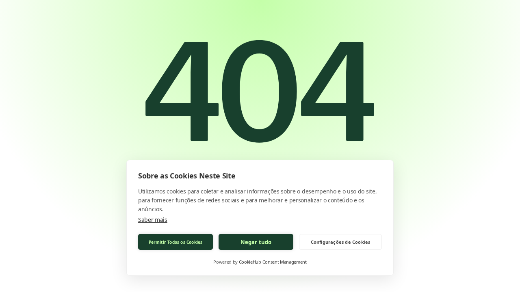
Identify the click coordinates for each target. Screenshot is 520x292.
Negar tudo (256, 242)
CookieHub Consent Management (273, 262)
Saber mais (152, 219)
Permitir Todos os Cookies (176, 242)
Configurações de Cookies (340, 242)
